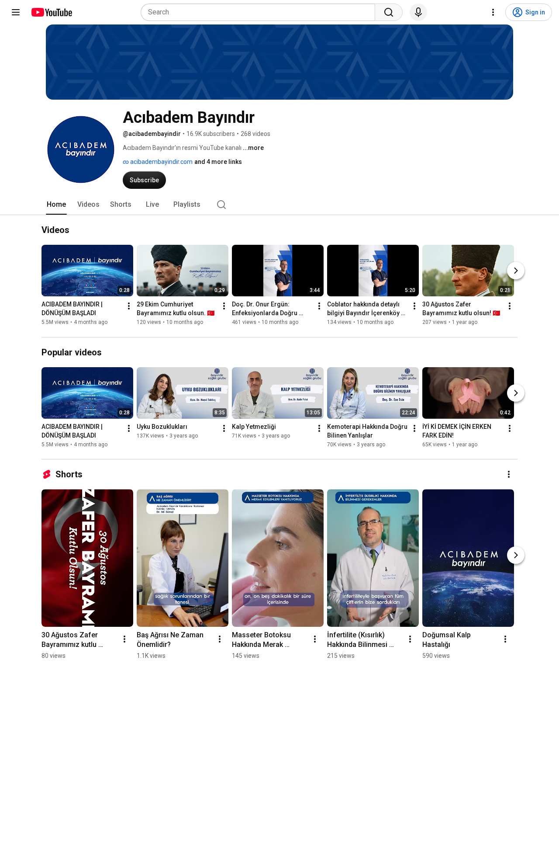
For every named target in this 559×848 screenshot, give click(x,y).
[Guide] (15, 12)
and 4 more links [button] (218, 161)
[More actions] (129, 306)
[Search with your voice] (418, 12)
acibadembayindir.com (161, 161)
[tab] (56, 204)
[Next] (515, 271)
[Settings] (493, 12)
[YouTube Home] (51, 12)
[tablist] (279, 204)
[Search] (389, 12)
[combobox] (260, 12)
